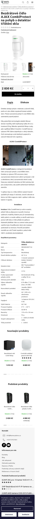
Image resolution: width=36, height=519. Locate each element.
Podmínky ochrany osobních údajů (13, 468)
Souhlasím (25, 514)
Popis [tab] (10, 102)
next (34, 346)
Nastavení (17, 508)
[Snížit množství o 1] (23, 88)
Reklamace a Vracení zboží (10, 471)
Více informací (20, 504)
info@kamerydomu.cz (13, 435)
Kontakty (5, 454)
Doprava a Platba (7, 466)
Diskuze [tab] (24, 102)
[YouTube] (8, 445)
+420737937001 (11, 440)
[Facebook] (4, 445)
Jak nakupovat (6, 460)
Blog (3, 457)
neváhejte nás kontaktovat (14, 233)
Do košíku (18, 94)
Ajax (7, 32)
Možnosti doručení (7, 79)
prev (1, 346)
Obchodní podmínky (8, 463)
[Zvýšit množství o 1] (32, 88)
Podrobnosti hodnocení (8, 30)
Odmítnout (9, 514)
